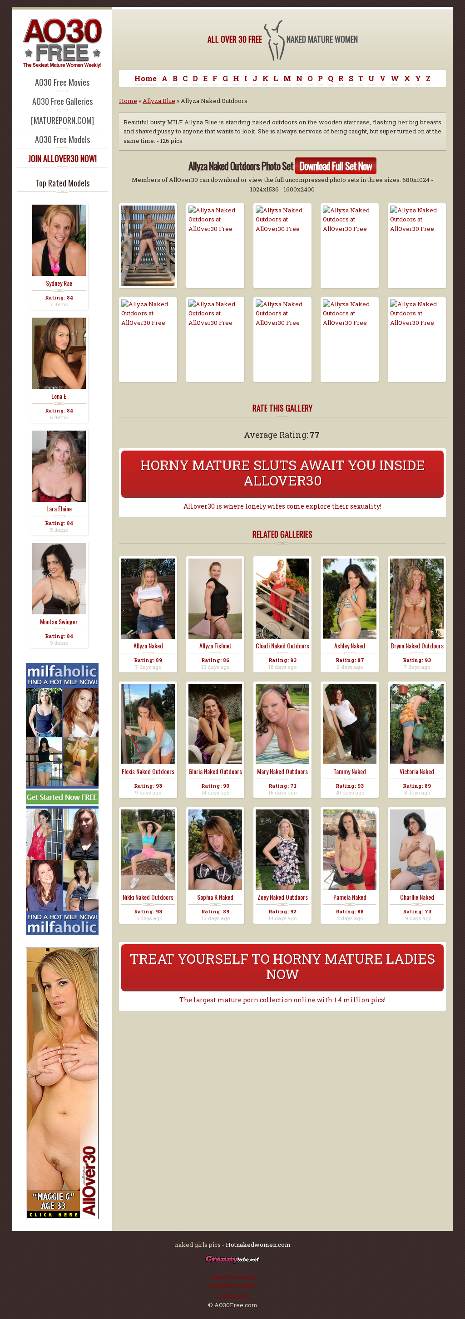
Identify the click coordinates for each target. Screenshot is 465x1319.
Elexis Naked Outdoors (148, 771)
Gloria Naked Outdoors (215, 771)
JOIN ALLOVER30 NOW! (62, 158)
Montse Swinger (59, 621)
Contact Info (232, 1295)
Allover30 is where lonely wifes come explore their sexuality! (282, 506)
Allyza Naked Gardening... (148, 645)
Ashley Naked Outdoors (349, 645)
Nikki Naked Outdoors (148, 897)
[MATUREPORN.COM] (62, 120)
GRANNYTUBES (232, 1286)
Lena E (58, 396)
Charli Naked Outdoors (282, 645)
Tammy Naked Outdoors (349, 771)
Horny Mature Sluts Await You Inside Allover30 (282, 472)
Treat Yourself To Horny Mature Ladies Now (282, 966)
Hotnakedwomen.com (258, 1245)
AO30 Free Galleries (62, 101)
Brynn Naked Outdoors (417, 645)
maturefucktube (232, 1277)
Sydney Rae (59, 283)
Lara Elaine (59, 508)
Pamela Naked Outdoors (349, 897)
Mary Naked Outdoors (282, 771)
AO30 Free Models (62, 139)
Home (145, 78)
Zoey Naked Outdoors (282, 897)
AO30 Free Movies (62, 82)
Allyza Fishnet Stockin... (215, 645)
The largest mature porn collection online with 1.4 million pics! (282, 1000)
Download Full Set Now (336, 165)
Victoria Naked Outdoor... (417, 771)
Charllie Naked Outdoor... (417, 897)
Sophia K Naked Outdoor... (215, 897)
